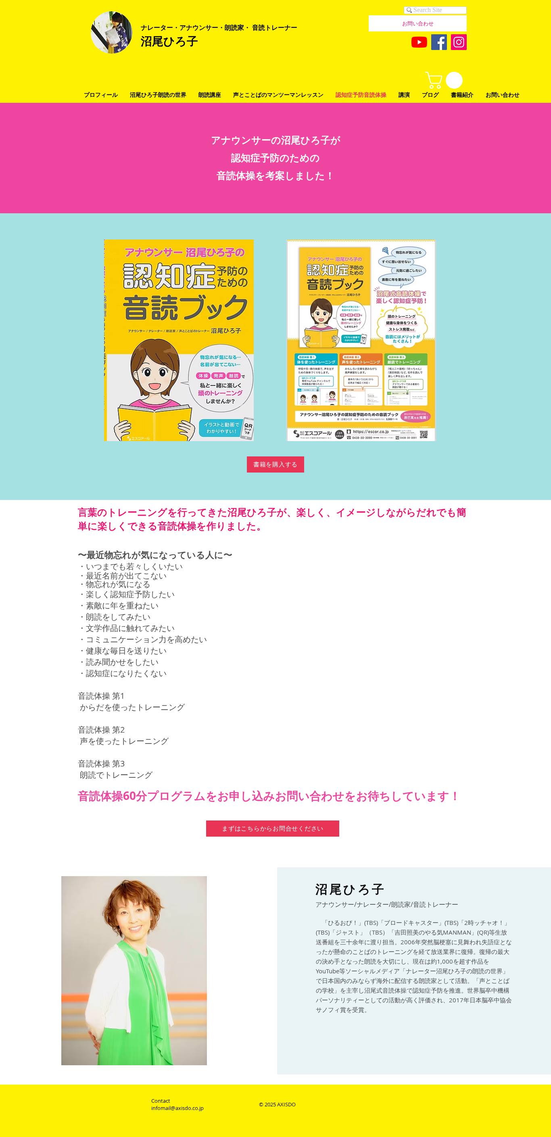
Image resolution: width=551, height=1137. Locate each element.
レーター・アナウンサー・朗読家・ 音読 (206, 27)
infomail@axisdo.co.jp (177, 1108)
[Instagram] (459, 42)
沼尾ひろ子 (169, 40)
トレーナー (281, 27)
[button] (446, 80)
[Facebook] (439, 42)
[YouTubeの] (419, 42)
